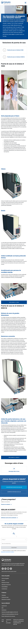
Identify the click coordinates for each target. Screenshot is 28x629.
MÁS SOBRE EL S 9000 (14, 302)
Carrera (3, 580)
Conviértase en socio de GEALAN (14, 487)
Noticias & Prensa (5, 582)
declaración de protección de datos (7, 552)
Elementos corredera (6, 599)
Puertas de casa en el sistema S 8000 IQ (16, 56)
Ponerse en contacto (5, 504)
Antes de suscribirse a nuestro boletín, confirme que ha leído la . (13, 551)
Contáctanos (4, 588)
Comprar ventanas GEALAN (14, 491)
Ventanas (4, 595)
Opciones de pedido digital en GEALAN (10, 612)
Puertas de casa (5, 597)
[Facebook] (3, 568)
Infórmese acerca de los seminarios (8, 517)
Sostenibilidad (5, 586)
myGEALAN (4, 605)
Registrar (14, 547)
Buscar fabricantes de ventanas (8, 616)
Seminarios (4, 610)
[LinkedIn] (11, 568)
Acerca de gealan (5, 578)
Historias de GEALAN (6, 584)
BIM (2, 607)
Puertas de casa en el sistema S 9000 (15, 50)
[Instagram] (5, 568)
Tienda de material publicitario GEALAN (10, 614)
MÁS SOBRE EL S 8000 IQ (14, 457)
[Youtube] (8, 568)
